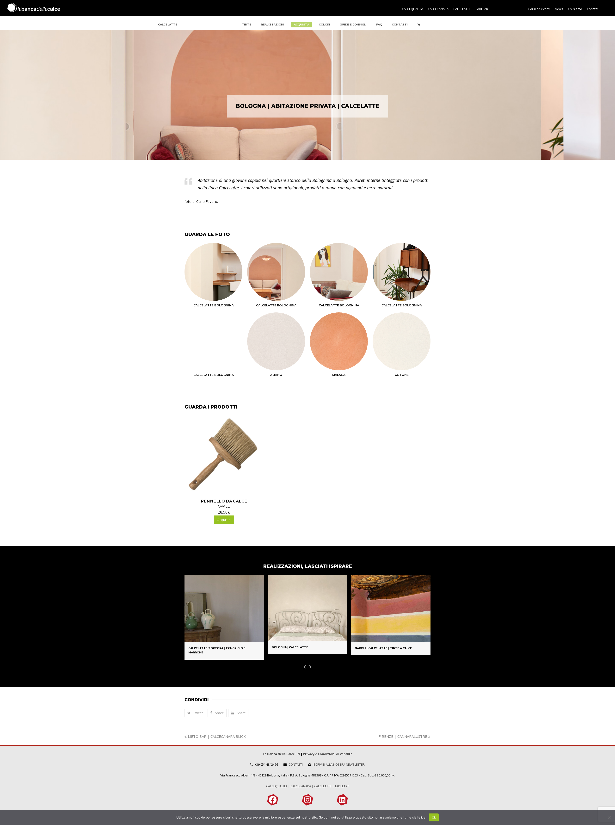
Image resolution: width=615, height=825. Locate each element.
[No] (609, 817)
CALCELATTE (323, 786)
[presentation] (304, 666)
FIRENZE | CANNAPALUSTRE (403, 736)
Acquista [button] (224, 519)
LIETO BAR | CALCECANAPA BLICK (217, 736)
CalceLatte (229, 188)
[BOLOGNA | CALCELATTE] (307, 638)
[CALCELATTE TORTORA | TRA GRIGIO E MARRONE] (224, 639)
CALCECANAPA (300, 786)
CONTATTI (296, 764)
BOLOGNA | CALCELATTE (290, 647)
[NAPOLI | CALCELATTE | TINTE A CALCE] (390, 639)
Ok (434, 817)
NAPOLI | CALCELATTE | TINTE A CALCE (383, 648)
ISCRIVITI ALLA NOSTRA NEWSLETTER (339, 764)
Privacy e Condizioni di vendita (327, 754)
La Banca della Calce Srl (281, 754)
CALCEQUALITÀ (276, 786)
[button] (195, 713)
